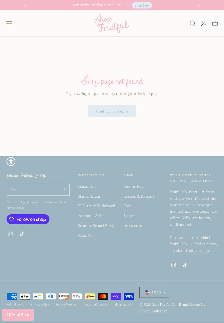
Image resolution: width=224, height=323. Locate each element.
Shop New (142, 5)
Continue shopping (112, 111)
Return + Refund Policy (96, 225)
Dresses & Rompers (139, 196)
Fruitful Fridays (198, 250)
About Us (85, 235)
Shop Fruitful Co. (164, 304)
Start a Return (89, 196)
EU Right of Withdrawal (96, 206)
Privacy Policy (16, 207)
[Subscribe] (63, 189)
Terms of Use (55, 202)
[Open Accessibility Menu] (10, 161)
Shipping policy (124, 304)
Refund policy (15, 304)
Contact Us (86, 186)
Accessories (133, 225)
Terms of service (65, 304)
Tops (127, 206)
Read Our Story (205, 244)
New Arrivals (134, 186)
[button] (9, 23)
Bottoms (130, 215)
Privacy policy (40, 304)
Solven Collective (153, 310)
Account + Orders (91, 215)
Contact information (95, 304)
